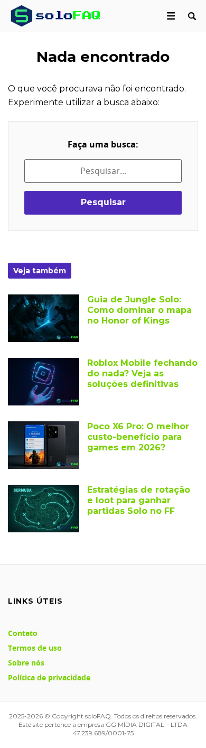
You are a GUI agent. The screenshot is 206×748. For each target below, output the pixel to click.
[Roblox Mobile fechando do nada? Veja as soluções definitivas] (43, 381)
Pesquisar (103, 202)
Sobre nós (26, 663)
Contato (23, 633)
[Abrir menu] (171, 16)
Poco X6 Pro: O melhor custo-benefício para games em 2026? (138, 437)
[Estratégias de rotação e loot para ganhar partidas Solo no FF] (43, 508)
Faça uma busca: (103, 144)
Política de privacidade (49, 677)
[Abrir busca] (191, 16)
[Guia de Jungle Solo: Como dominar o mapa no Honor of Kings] (43, 318)
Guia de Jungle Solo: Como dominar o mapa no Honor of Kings (139, 310)
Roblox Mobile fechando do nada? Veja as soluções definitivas (142, 373)
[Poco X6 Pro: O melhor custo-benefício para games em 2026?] (43, 445)
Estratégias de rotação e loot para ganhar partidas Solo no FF (138, 500)
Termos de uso (35, 648)
